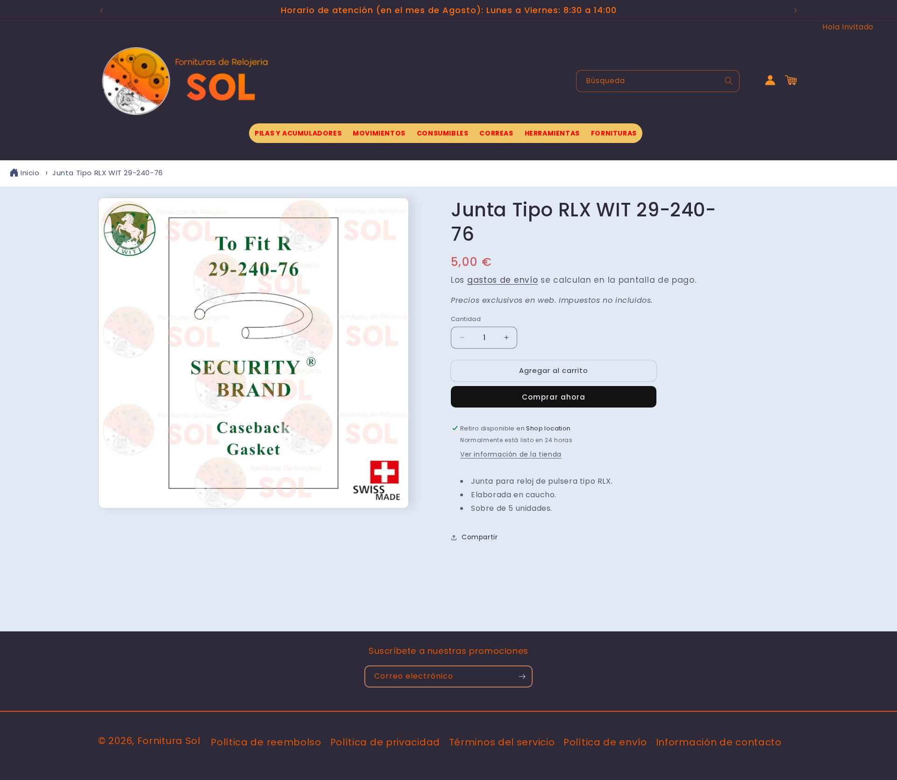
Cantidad (466, 319)
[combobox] (658, 81)
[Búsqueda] (729, 81)
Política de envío (605, 742)
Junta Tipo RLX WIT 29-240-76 (107, 173)
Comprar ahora (553, 397)
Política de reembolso (266, 742)
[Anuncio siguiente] (795, 10)
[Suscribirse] (522, 676)
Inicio (30, 173)
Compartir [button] (480, 537)
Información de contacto (719, 742)
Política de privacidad (385, 742)
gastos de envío (502, 280)
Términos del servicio (502, 742)
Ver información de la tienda (511, 454)
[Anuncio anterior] (101, 10)
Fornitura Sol (168, 740)
